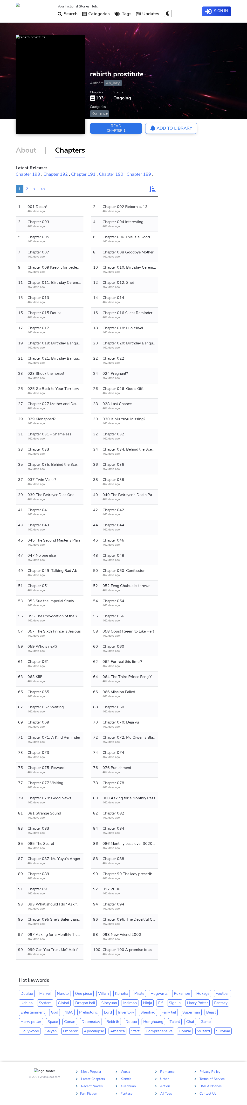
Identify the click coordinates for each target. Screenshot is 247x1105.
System (45, 1003)
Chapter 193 (28, 174)
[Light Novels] (35, 11)
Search (69, 14)
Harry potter (31, 1021)
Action (165, 1086)
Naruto (63, 993)
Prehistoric (88, 1012)
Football (222, 993)
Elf (160, 1003)
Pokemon (182, 993)
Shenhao (147, 1012)
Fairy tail (169, 1012)
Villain (103, 993)
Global (63, 1003)
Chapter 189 (139, 174)
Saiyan (51, 1031)
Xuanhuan (128, 1086)
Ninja (147, 1003)
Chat (190, 1021)
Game (205, 1021)
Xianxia (126, 1079)
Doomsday (91, 1021)
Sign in (175, 1003)
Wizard (203, 1031)
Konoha (121, 993)
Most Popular (91, 1071)
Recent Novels (92, 1086)
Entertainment (33, 1012)
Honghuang (153, 1021)
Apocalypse (94, 1031)
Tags (126, 14)
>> (43, 189)
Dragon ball (85, 1003)
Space (53, 1021)
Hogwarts (159, 993)
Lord (108, 1012)
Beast (211, 1012)
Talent (175, 1021)
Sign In (220, 10)
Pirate (139, 993)
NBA (68, 1012)
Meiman (130, 1003)
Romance (99, 113)
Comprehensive (159, 1031)
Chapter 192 (55, 174)
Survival (223, 1031)
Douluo (27, 993)
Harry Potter (197, 1003)
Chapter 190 (111, 174)
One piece (83, 993)
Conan (69, 1021)
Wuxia (125, 1071)
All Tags (166, 1093)
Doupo (131, 1021)
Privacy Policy (209, 1071)
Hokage (202, 993)
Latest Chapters (93, 1079)
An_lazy (113, 83)
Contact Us (207, 1093)
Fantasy (220, 1003)
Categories (98, 14)
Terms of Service (212, 1079)
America (117, 1031)
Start (135, 1031)
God (54, 1012)
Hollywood (30, 1031)
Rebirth (112, 1021)
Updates (150, 14)
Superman (191, 1012)
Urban (164, 1079)
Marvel (45, 993)
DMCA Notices (210, 1086)
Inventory (126, 1012)
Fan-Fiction (88, 1093)
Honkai (185, 1031)
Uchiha (27, 1003)
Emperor (70, 1031)
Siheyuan (109, 1003)
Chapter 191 (83, 174)
